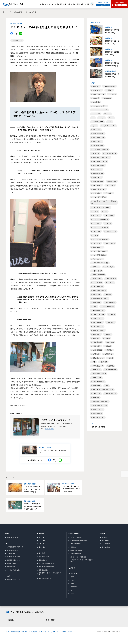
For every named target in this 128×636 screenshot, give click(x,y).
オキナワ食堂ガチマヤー (100, 161)
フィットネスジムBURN (99, 251)
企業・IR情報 (73, 533)
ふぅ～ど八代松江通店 (99, 255)
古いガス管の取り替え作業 (46, 567)
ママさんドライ (97, 90)
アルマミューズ (17, 40)
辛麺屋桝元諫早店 (110, 86)
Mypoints (108, 114)
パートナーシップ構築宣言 (78, 557)
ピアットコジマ (110, 243)
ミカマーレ (96, 267)
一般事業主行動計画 (76, 550)
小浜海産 (109, 90)
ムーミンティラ (109, 267)
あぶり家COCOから (98, 134)
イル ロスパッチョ (98, 145)
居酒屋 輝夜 (96, 86)
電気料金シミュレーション (15, 580)
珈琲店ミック (96, 370)
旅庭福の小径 (96, 346)
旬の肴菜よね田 (97, 350)
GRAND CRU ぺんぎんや (99, 106)
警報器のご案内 (43, 570)
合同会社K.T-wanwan (108, 306)
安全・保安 (41, 553)
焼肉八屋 (111, 366)
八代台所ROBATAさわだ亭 (100, 299)
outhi (110, 122)
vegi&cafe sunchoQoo (109, 126)
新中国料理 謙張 (97, 342)
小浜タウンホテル (98, 326)
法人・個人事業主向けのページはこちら (27, 612)
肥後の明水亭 (96, 386)
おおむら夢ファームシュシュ (101, 157)
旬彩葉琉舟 (96, 354)
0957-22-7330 (49, 429)
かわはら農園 (96, 193)
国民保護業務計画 (75, 554)
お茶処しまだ (112, 181)
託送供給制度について (13, 560)
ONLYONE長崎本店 (98, 122)
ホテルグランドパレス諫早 (100, 263)
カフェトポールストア (99, 189)
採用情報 (73, 547)
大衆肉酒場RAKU (97, 322)
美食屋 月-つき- (97, 378)
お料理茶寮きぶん (98, 181)
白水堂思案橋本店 (111, 370)
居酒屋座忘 (96, 338)
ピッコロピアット (98, 247)
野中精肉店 (96, 397)
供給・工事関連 (11, 563)
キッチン (41, 537)
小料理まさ (111, 322)
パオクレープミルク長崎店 (100, 239)
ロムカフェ (110, 283)
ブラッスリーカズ (98, 259)
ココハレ (95, 211)
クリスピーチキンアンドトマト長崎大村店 (103, 202)
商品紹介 (40, 533)
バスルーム (42, 540)
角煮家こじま (96, 393)
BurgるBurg (107, 98)
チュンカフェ (96, 223)
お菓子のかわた (97, 185)
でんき (7, 576)
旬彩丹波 (109, 350)
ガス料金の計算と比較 (13, 557)
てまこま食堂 (96, 231)
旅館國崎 (108, 346)
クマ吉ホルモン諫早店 (99, 197)
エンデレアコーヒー (110, 153)
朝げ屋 (111, 358)
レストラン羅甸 (97, 283)
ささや (105, 211)
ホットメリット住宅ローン (15, 570)
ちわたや (108, 223)
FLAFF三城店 (96, 102)
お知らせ (104, 537)
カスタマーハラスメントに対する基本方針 (81, 561)
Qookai (95, 126)
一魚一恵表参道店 (98, 287)
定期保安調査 (43, 560)
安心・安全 (42, 547)
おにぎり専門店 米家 (99, 165)
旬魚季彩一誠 (108, 354)
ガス (7, 543)
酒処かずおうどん (111, 393)
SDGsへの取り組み (76, 544)
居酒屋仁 (108, 334)
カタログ (71, 568)
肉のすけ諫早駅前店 (98, 382)
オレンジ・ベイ (97, 169)
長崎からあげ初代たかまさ (100, 401)
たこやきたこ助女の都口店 (100, 219)
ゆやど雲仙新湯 (111, 279)
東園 (94, 362)
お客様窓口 (105, 540)
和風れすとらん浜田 (98, 314)
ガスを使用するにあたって (15, 547)
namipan (102, 118)
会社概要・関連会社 (76, 537)
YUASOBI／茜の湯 (98, 173)
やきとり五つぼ (97, 271)
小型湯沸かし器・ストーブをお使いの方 (50, 574)
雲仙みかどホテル (98, 409)
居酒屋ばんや (96, 334)
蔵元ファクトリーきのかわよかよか (103, 389)
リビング (41, 544)
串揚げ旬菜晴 (96, 295)
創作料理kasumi (110, 302)
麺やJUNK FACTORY (98, 417)
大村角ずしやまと (98, 318)
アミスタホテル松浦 (98, 137)
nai (93, 118)
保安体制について (44, 557)
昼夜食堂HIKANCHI (98, 358)
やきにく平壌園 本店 (99, 275)
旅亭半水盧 (110, 342)
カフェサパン (111, 185)
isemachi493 (96, 114)
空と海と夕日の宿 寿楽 (99, 374)
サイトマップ (67, 631)
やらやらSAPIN (97, 279)
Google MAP (68, 423)
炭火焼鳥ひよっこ (98, 366)
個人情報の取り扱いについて (17, 631)
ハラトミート (96, 243)
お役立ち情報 (18, 12)
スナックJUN (110, 215)
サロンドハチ (96, 215)
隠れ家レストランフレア (100, 405)
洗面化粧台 (73, 587)
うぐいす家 (96, 153)
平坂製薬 (107, 338)
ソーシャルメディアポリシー (50, 631)
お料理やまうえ (97, 177)
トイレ (72, 583)
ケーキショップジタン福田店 (101, 207)
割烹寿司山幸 (96, 302)
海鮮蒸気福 (104, 362)
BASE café (96, 98)
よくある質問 (106, 544)
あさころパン (96, 130)
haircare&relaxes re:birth (100, 110)
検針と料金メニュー (13, 550)
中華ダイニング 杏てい (99, 291)
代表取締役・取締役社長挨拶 (78, 540)
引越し (7, 533)
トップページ (7, 12)
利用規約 (34, 631)
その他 (72, 593)
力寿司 (94, 306)
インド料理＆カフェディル (100, 149)
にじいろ (95, 235)
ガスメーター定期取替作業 (46, 563)
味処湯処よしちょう (98, 310)
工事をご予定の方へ (45, 578)
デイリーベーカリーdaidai (100, 227)
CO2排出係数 (11, 567)
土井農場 (112, 314)
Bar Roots (113, 94)
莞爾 (107, 386)
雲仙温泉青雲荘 (97, 413)
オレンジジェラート (98, 94)
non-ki (112, 118)
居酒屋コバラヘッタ (98, 330)
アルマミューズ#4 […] (31, 12)
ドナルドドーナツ (111, 231)
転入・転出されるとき (13, 537)
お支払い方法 (11, 553)
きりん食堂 (109, 193)
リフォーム (72, 573)
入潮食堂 (108, 295)
